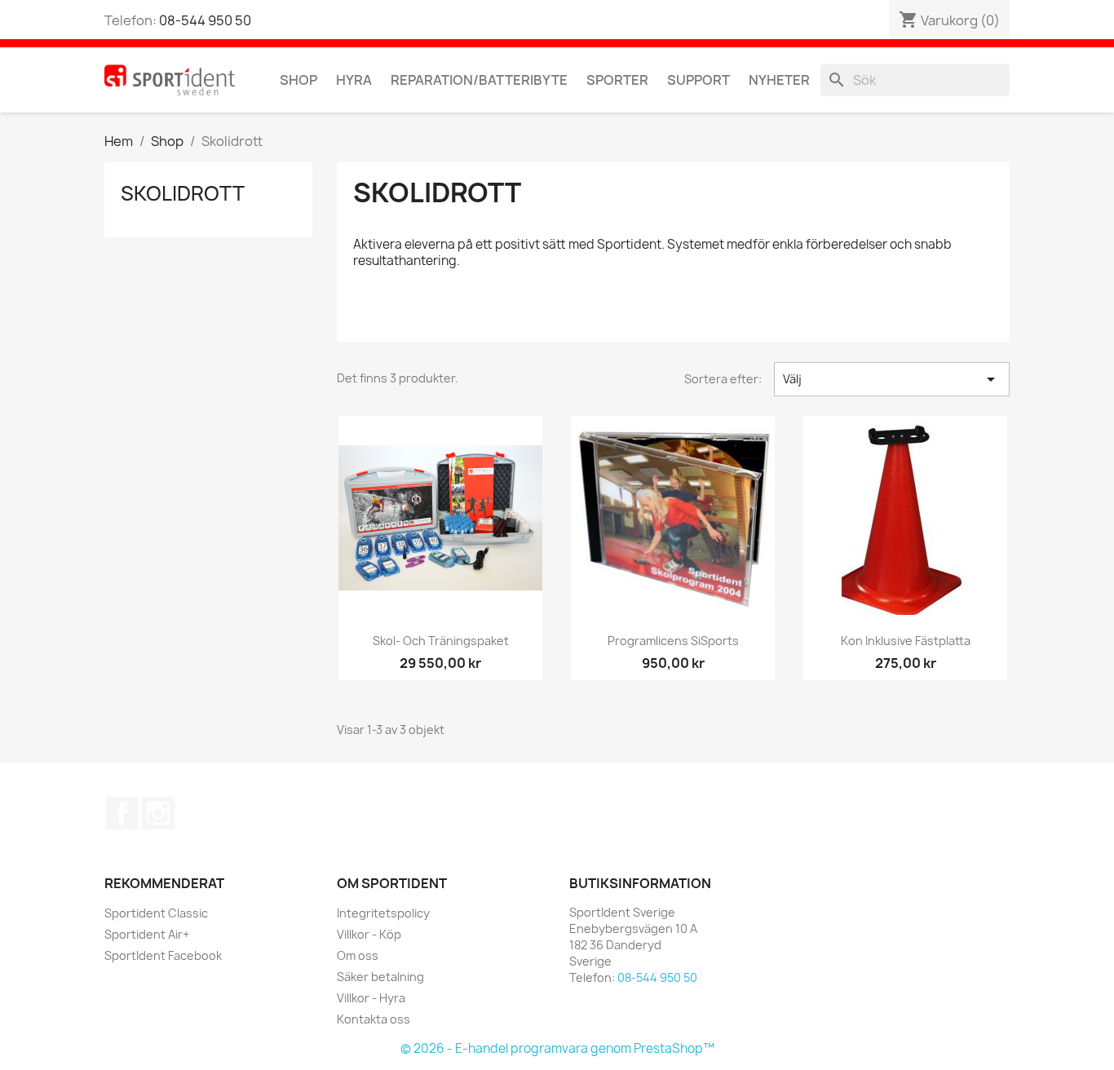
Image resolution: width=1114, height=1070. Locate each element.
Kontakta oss (373, 1019)
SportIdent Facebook (163, 955)
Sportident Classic (156, 913)
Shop (298, 80)
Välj (892, 379)
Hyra (354, 80)
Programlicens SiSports (673, 640)
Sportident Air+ (146, 934)
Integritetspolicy (383, 913)
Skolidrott (183, 193)
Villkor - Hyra (371, 998)
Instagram (158, 813)
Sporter (617, 80)
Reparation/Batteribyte (479, 80)
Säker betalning (380, 976)
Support (698, 80)
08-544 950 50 (205, 20)
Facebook (122, 813)
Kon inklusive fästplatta (905, 640)
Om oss (357, 955)
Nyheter (779, 80)
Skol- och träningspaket (441, 640)
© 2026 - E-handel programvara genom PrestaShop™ (557, 1048)
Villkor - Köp (369, 934)
